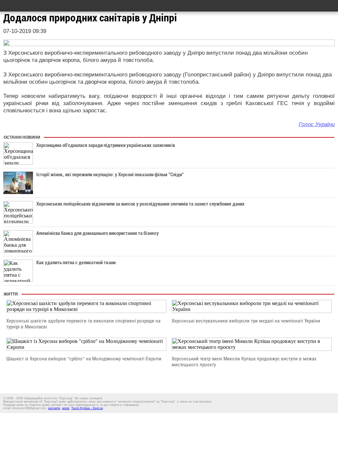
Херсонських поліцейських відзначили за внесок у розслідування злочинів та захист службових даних (140, 204)
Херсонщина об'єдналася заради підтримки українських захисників (105, 145)
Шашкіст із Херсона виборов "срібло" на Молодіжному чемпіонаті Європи (83, 358)
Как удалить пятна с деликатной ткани (76, 263)
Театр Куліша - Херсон (87, 408)
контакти (54, 408)
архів (65, 408)
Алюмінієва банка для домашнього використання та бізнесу (97, 233)
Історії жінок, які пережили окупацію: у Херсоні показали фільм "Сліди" (110, 175)
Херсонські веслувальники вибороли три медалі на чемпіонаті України (246, 320)
